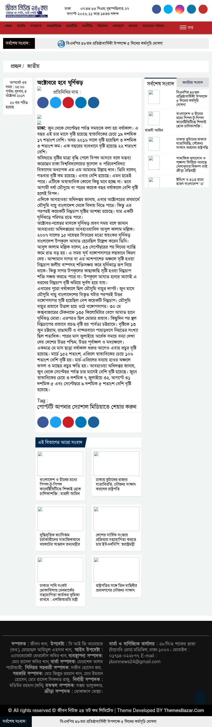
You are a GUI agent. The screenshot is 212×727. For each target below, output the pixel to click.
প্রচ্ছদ (8, 26)
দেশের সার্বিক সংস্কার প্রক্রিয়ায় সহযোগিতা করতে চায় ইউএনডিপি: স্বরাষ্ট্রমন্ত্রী (116, 539)
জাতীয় (21, 26)
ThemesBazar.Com (184, 711)
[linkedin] (193, 9)
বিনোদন (102, 26)
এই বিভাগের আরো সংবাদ (60, 442)
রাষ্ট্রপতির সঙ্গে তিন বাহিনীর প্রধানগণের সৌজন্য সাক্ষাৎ (116, 588)
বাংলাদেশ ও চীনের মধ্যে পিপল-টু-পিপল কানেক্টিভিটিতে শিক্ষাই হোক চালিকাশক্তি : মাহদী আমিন (60, 487)
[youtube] (204, 9)
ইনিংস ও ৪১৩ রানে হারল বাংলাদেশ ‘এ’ (190, 181)
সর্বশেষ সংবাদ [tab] (160, 84)
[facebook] (158, 9)
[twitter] (169, 9)
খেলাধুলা (118, 26)
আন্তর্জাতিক (54, 26)
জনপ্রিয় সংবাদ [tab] (193, 82)
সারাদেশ (36, 26)
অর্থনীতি (87, 26)
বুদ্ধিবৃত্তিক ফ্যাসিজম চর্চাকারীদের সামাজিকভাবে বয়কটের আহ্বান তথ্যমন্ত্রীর (60, 539)
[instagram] (181, 9)
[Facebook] (43, 102)
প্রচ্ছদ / (16, 66)
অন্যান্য (133, 26)
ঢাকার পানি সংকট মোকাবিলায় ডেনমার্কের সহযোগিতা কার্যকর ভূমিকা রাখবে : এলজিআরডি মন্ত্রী (60, 592)
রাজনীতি (71, 26)
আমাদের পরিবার (153, 26)
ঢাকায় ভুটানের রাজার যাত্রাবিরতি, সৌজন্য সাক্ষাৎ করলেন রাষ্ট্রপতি (116, 484)
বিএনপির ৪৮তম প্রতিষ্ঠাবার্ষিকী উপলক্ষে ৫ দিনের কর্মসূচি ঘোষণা (100, 43)
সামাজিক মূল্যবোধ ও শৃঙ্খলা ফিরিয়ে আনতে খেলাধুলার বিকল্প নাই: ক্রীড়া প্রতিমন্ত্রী (192, 164)
